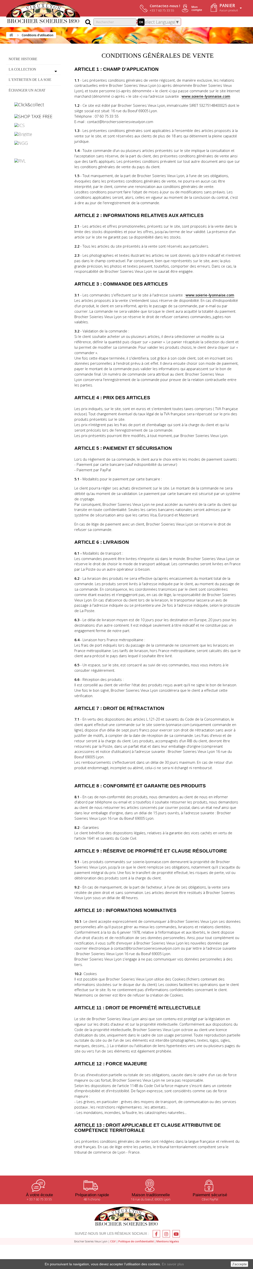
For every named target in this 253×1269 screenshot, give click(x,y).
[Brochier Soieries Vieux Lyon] (43, 12)
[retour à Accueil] (11, 35)
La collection (22, 69)
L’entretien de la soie (30, 80)
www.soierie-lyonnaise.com (206, 96)
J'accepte (239, 1264)
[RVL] (33, 161)
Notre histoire (23, 59)
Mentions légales (167, 1241)
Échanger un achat (27, 90)
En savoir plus (173, 1264)
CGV (113, 1241)
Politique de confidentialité (136, 1241)
